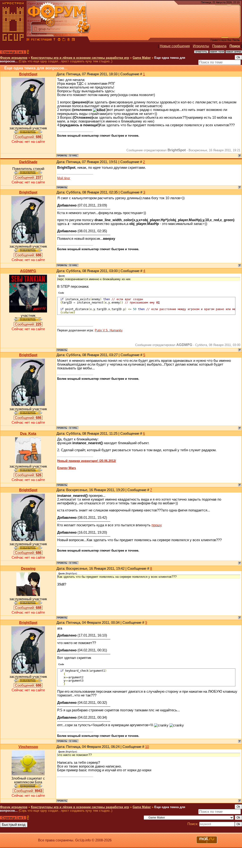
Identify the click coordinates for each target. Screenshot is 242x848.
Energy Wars (66, 468)
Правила (219, 46)
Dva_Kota (28, 433)
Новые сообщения (175, 46)
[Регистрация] (41, 40)
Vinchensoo (28, 747)
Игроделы (201, 46)
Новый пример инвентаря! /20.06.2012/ (86, 461)
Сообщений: (28, 137)
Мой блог (63, 178)
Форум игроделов (13, 57)
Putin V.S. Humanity (109, 330)
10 (147, 747)
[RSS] (73, 40)
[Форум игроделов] (28, 40)
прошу (156, 525)
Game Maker (142, 57)
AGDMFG (28, 271)
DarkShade (28, 162)
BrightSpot (28, 74)
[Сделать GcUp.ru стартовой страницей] (59, 40)
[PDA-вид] (68, 40)
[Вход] (54, 40)
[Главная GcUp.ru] (13, 40)
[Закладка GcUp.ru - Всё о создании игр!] (63, 40)
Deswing (28, 568)
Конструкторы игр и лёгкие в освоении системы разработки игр (80, 57)
